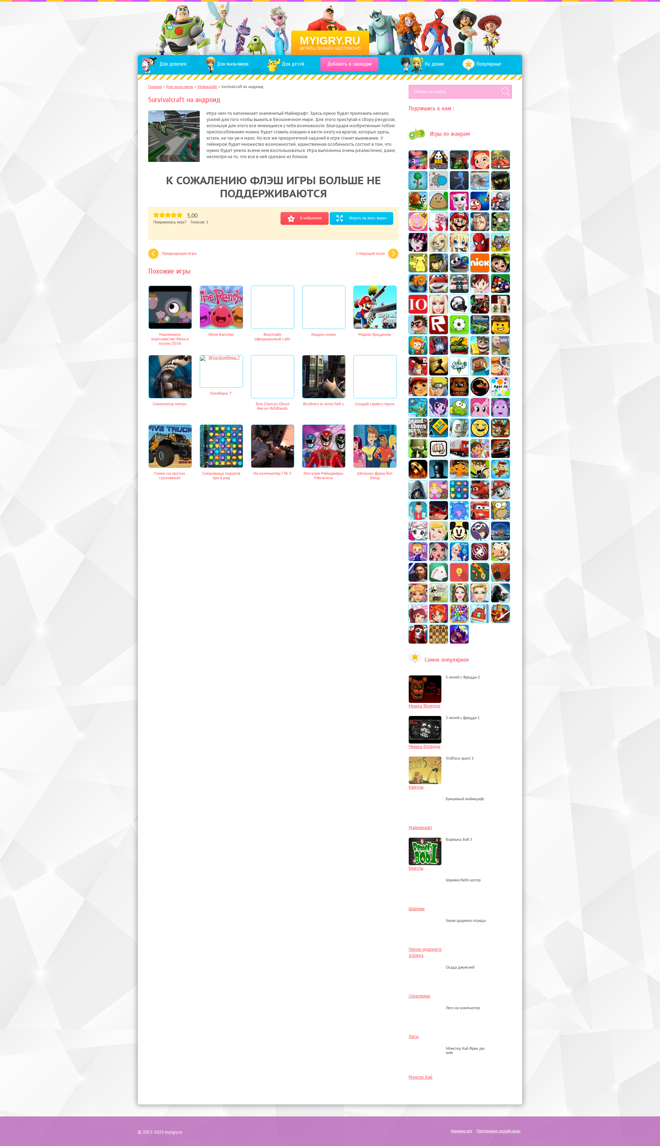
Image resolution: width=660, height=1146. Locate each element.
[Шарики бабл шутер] (427, 880)
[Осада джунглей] (427, 968)
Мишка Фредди (424, 705)
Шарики (417, 908)
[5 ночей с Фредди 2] (427, 677)
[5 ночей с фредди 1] (427, 718)
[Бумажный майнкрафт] (427, 799)
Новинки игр (461, 1131)
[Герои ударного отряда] (427, 921)
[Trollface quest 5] (427, 759)
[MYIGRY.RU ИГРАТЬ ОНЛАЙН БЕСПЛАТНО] (330, 27)
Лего (414, 1036)
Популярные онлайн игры (498, 1131)
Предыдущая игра (179, 253)
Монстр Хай (420, 1077)
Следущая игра (370, 253)
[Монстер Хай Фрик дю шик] (427, 1053)
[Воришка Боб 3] (427, 840)
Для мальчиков (179, 87)
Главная (155, 87)
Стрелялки (419, 996)
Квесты (416, 787)
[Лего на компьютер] (427, 1008)
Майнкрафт (207, 87)
